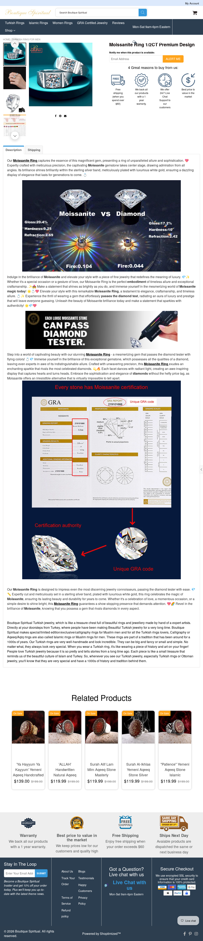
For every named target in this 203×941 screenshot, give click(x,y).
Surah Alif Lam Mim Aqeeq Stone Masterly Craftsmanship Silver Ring (101, 769)
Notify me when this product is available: (132, 52)
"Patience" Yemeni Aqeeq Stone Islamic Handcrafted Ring (175, 769)
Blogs (81, 871)
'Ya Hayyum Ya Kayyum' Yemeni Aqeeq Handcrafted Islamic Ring (28, 769)
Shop (9, 30)
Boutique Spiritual (27, 931)
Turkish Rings (14, 22)
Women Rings (63, 22)
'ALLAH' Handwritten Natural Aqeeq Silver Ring (65, 769)
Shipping (34, 150)
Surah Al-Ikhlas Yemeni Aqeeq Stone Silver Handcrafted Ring (138, 769)
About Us (67, 871)
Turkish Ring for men (26, 39)
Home (6, 39)
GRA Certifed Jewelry (92, 22)
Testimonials (86, 878)
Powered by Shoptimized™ (101, 933)
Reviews (118, 22)
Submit (41, 873)
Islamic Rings (38, 22)
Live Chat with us (149, 42)
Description (14, 150)
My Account (192, 3)
